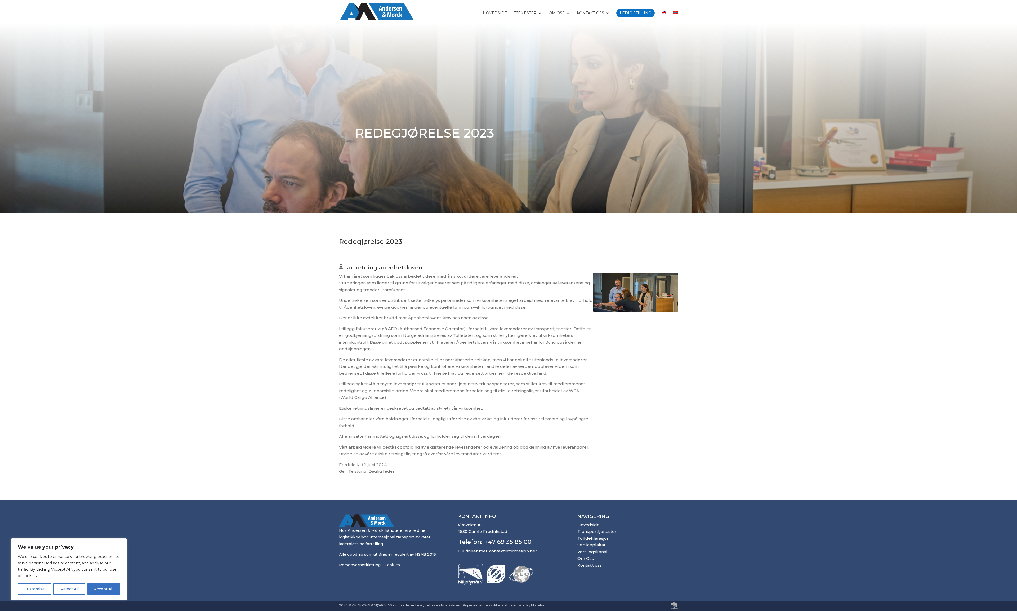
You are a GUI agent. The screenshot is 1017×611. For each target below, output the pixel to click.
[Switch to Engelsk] (664, 17)
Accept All (103, 589)
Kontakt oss (590, 13)
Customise (34, 589)
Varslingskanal (592, 551)
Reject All (69, 589)
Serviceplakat (591, 544)
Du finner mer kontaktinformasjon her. (498, 551)
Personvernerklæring (360, 565)
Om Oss (557, 13)
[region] (69, 569)
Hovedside (495, 13)
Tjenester (525, 13)
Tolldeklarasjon (593, 538)
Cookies (392, 565)
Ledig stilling (635, 13)
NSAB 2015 (425, 554)
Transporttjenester (597, 531)
